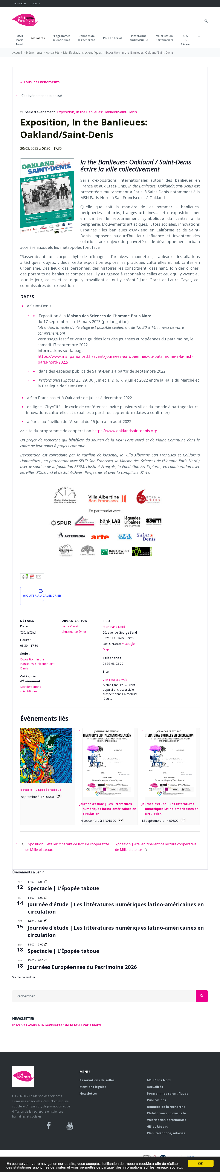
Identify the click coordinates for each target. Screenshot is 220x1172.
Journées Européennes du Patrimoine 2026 (82, 966)
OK (200, 1163)
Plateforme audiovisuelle (166, 1113)
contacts (34, 3)
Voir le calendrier (23, 977)
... (199, 36)
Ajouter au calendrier (41, 596)
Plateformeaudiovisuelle (139, 38)
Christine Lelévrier (73, 632)
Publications (156, 1100)
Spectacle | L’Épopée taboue (39, 790)
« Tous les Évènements (40, 82)
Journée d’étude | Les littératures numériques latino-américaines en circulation (107, 809)
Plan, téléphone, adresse (166, 1133)
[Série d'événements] (58, 796)
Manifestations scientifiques (82, 52)
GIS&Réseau (186, 40)
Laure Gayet (69, 626)
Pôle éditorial (112, 38)
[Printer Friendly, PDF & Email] (32, 576)
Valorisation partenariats (166, 1120)
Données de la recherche (166, 1107)
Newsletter (88, 1093)
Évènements (34, 52)
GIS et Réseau (157, 1126)
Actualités (38, 38)
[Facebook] (48, 1125)
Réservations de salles (97, 1080)
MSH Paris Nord (114, 627)
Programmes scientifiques (61, 38)
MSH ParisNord (19, 40)
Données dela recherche (86, 38)
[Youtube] (69, 1125)
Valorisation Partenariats (164, 38)
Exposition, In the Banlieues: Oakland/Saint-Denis (38, 663)
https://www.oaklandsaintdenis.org (124, 430)
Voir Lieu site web (115, 680)
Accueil (17, 52)
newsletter (20, 3)
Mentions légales (92, 1087)
